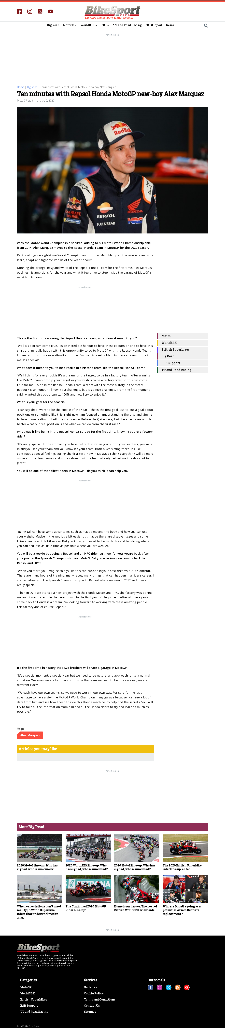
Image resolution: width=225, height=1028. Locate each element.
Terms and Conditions (99, 999)
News (170, 25)
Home (20, 87)
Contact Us (92, 1005)
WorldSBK (88, 25)
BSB (104, 25)
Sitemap (90, 1011)
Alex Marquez (30, 735)
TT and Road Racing (127, 25)
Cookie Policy (94, 993)
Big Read (53, 25)
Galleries (90, 987)
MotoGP (68, 25)
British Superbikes (176, 349)
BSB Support (153, 25)
